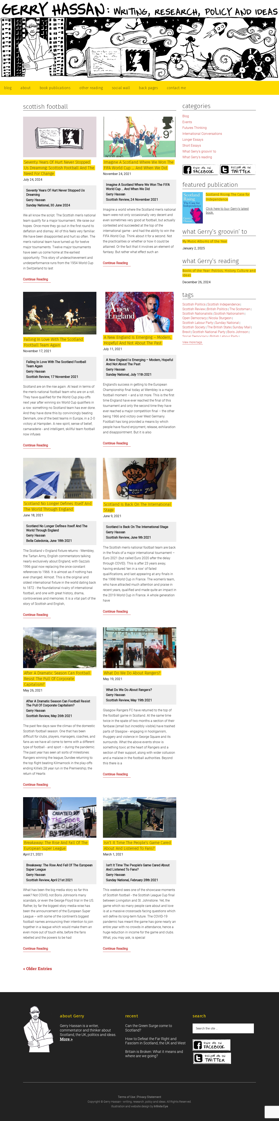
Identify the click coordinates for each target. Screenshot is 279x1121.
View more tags (192, 342)
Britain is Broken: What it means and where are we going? (154, 1053)
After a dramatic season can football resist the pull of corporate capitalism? (57, 679)
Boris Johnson (237, 332)
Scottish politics (193, 304)
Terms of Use (127, 1097)
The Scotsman (239, 309)
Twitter (238, 170)
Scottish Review (193, 309)
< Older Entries (37, 968)
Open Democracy (194, 318)
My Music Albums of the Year (204, 241)
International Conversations (202, 134)
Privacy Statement (149, 1097)
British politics (217, 309)
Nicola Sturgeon (220, 318)
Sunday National (227, 323)
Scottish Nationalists (197, 313)
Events (187, 122)
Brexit (186, 332)
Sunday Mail (242, 327)
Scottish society (193, 327)
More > (66, 1038)
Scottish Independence (223, 304)
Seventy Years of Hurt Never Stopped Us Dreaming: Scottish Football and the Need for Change (59, 168)
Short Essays (191, 145)
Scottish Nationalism (229, 313)
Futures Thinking (194, 128)
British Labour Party (224, 336)
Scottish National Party (208, 332)
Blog (185, 116)
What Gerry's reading (197, 157)
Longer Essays (192, 140)
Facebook (200, 170)
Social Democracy (195, 336)
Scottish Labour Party (197, 323)
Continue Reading (42, 280)
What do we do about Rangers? (132, 673)
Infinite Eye (161, 1106)
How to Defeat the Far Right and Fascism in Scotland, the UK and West (155, 1041)
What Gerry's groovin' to (199, 151)
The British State (219, 327)
